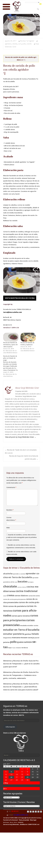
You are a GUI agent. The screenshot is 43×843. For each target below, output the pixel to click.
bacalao (22, 581)
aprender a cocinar (19, 574)
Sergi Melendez (14, 824)
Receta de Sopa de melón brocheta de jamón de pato (23, 457)
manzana (16, 637)
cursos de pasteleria (17, 606)
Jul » (5, 788)
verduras (24, 648)
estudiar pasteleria (13, 633)
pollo (24, 44)
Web (8, 528)
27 (11, 780)
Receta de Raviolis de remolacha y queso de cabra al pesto (10, 345)
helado (35, 633)
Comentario (11, 487)
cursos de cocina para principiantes (14, 599)
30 (27, 780)
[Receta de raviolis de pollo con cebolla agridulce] (21, 25)
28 (17, 780)
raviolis (29, 44)
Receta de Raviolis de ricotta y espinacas (27, 344)
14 (17, 774)
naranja (31, 637)
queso (20, 642)
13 (11, 774)
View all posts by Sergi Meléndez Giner (20, 437)
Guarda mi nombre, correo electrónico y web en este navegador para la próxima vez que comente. (21, 537)
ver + (23, 60)
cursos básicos (21, 595)
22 (22, 777)
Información (10, 727)
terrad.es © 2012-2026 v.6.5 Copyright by (16, 818)
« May (5, 783)
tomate (18, 648)
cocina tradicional (27, 591)
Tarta (13, 647)
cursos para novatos (21, 616)
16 (27, 774)
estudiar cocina (32, 625)
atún (16, 582)
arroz (12, 582)
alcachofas (8, 573)
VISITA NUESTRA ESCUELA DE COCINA (20, 298)
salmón (28, 642)
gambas (28, 634)
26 (6, 780)
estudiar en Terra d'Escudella (21, 629)
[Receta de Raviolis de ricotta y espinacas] (28, 337)
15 (22, 774)
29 (22, 780)
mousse (23, 637)
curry (20, 44)
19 (6, 777)
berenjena (31, 582)
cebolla (14, 44)
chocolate (10, 586)
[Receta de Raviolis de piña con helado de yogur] (11, 366)
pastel (36, 638)
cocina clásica (21, 587)
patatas (6, 642)
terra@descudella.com (12, 312)
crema (10, 595)
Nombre (10, 510)
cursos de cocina (34, 596)
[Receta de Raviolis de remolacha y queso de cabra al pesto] (10, 337)
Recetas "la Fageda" (27, 41)
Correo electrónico (11, 519)
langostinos (7, 638)
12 (6, 774)
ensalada (23, 625)
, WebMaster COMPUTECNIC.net (29, 824)
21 (17, 777)
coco (4, 596)
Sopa (10, 648)
